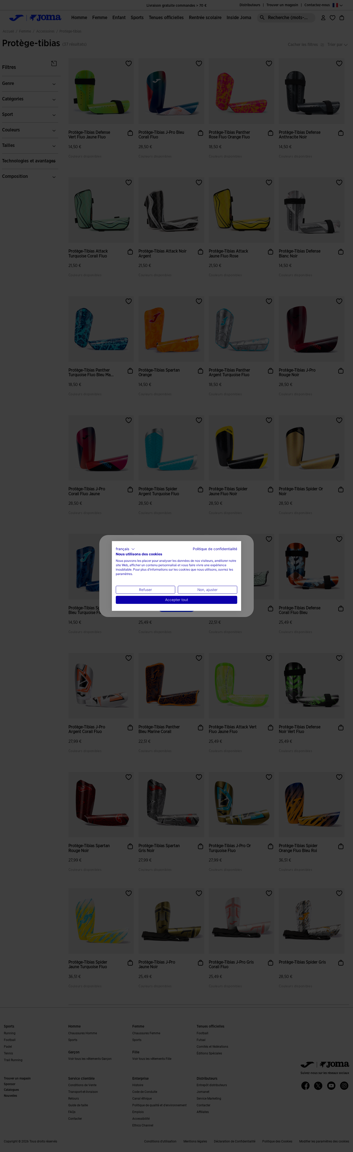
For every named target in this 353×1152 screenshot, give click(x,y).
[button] (125, 549)
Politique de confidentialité (215, 549)
